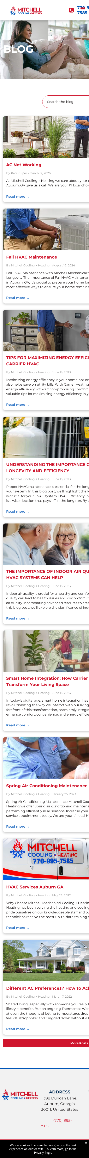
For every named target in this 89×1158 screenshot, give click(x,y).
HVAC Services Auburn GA (34, 886)
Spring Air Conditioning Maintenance (47, 785)
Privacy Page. (43, 1152)
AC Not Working (23, 164)
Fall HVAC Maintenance (31, 257)
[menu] (83, 8)
